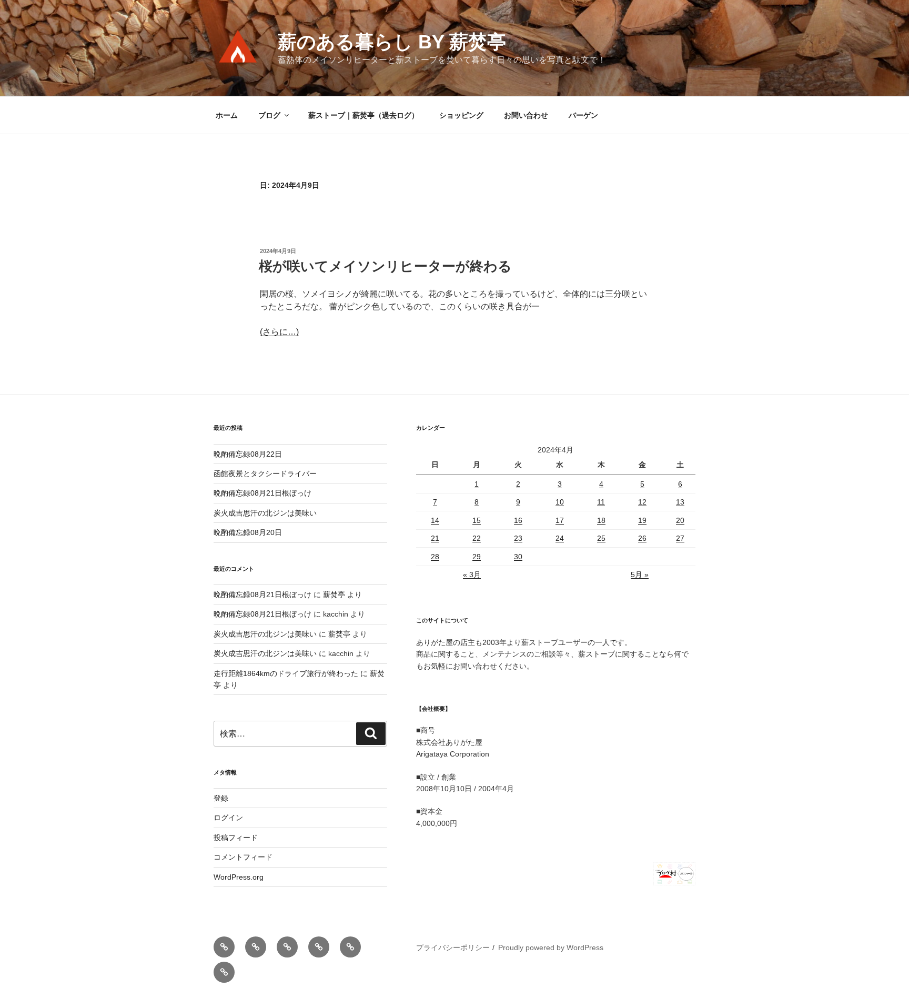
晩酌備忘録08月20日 (248, 532)
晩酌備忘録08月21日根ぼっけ (262, 493)
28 (435, 556)
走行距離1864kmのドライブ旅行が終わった (286, 673)
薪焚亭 (334, 594)
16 (518, 520)
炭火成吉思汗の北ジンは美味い (265, 513)
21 (435, 538)
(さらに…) (279, 331)
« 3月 (472, 574)
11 (601, 502)
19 (642, 520)
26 (642, 538)
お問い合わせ (526, 115)
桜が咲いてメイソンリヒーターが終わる (385, 266)
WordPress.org (239, 877)
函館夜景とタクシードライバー (265, 473)
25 (601, 538)
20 (680, 520)
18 (601, 520)
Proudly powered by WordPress (550, 947)
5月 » (640, 574)
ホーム (227, 115)
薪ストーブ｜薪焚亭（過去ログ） (363, 115)
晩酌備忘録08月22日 (248, 454)
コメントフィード (243, 857)
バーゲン (583, 115)
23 (518, 538)
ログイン (228, 817)
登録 (221, 798)
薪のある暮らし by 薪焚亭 (392, 42)
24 (560, 538)
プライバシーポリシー (453, 947)
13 (680, 502)
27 (680, 538)
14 (435, 520)
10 (560, 502)
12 (642, 502)
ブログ (269, 115)
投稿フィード (236, 837)
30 (518, 556)
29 (476, 556)
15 (476, 520)
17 (560, 520)
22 (476, 538)
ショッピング (461, 115)
